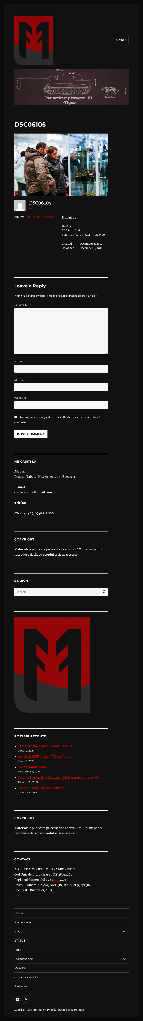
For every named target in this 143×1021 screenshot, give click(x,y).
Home (19, 913)
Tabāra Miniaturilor (32, 767)
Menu (121, 40)
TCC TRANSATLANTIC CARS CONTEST (46, 746)
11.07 (56, 879)
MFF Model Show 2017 (40, 217)
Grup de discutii (26, 977)
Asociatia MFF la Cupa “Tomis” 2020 (45, 756)
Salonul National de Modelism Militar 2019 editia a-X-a (59, 777)
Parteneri (21, 986)
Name (19, 361)
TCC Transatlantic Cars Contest (41, 788)
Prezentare (22, 922)
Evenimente (23, 959)
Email (20, 379)
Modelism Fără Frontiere (29, 1009)
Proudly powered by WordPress (65, 1009)
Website (20, 397)
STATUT (19, 940)
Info (17, 931)
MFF (32, 208)
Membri (20, 968)
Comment (22, 305)
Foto (17, 950)
